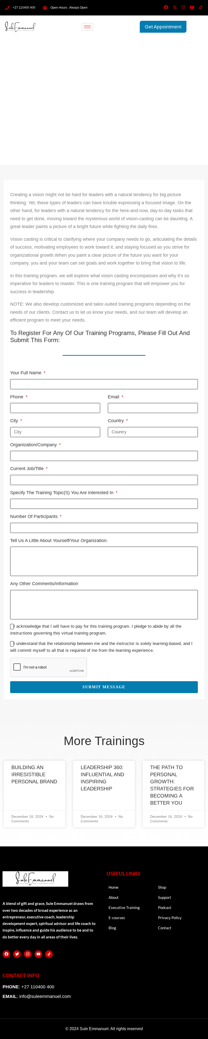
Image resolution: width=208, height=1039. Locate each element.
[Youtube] (192, 7)
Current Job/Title (27, 468)
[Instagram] (183, 7)
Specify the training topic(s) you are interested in (62, 492)
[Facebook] (166, 7)
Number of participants (34, 516)
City (14, 420)
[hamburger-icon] (87, 26)
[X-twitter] (174, 7)
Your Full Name (26, 372)
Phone (17, 396)
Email (114, 396)
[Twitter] (17, 954)
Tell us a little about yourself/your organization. (59, 540)
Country (116, 420)
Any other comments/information (44, 583)
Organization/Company (34, 444)
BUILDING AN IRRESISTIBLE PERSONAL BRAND (34, 774)
